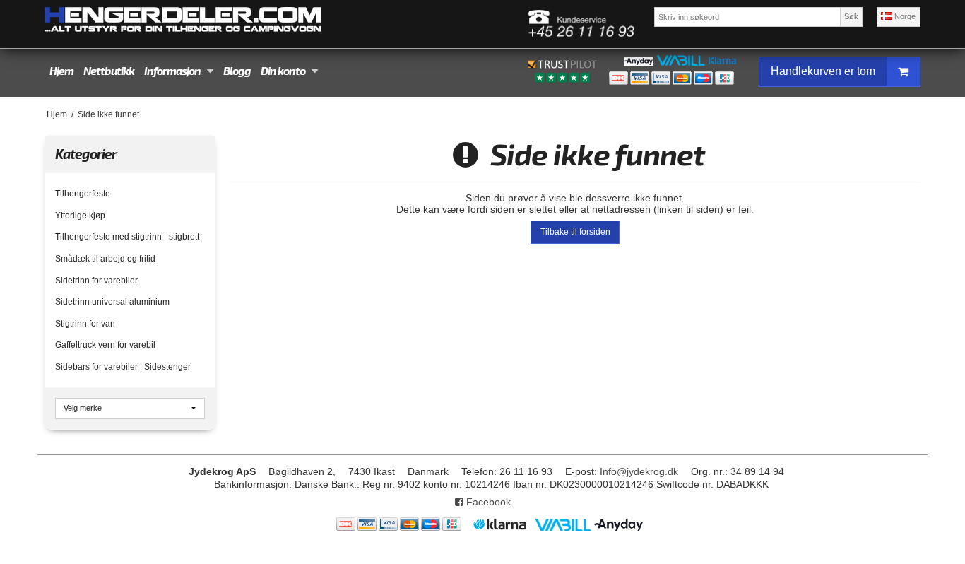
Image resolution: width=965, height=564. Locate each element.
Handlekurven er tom (823, 71)
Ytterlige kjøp (80, 216)
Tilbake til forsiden (575, 232)
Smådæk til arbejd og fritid (105, 259)
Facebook (487, 501)
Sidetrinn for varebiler (96, 281)
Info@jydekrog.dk (639, 471)
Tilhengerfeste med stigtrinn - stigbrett (127, 237)
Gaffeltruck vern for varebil (105, 345)
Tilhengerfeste (82, 194)
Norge (904, 16)
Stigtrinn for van (85, 324)
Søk (851, 16)
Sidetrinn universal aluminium (112, 302)
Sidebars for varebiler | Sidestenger (123, 367)
